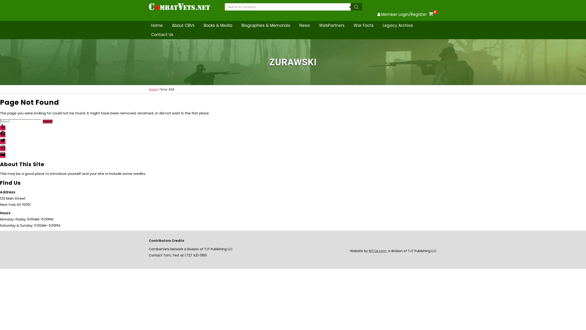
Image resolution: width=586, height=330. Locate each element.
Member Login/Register (404, 14)
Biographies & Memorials (265, 25)
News (304, 25)
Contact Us (162, 34)
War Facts (364, 25)
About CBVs (183, 25)
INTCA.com (377, 251)
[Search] (356, 7)
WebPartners (332, 25)
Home (157, 25)
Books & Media (218, 25)
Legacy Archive (398, 25)
